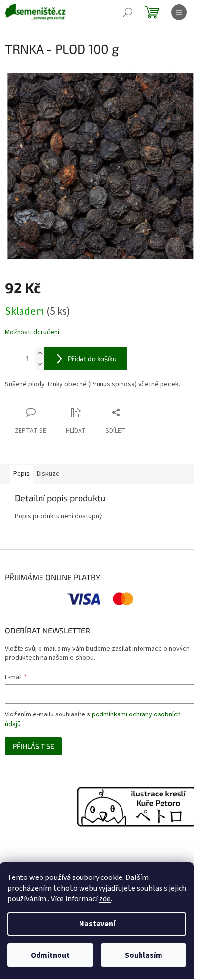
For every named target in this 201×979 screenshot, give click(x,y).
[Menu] (179, 12)
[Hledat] (128, 12)
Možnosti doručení (32, 332)
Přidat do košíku (92, 358)
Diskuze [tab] (48, 474)
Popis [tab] (21, 474)
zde (105, 899)
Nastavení (97, 923)
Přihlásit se (33, 746)
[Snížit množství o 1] (39, 364)
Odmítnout (50, 955)
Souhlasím (143, 955)
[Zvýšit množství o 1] (39, 353)
